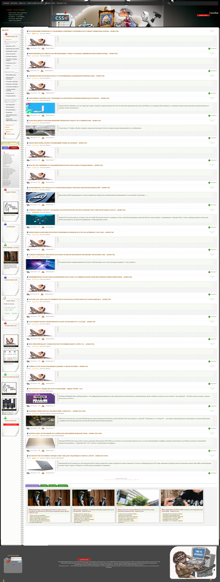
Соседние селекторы (12, 81)
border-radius (6, 184)
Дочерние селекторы (12, 84)
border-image (6, 177)
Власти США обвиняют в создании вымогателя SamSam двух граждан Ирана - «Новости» (66, 165)
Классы (8, 65)
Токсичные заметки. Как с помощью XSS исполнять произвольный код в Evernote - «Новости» (69, 98)
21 (135, 479)
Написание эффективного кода (11, 119)
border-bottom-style (7, 172)
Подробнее (213, 48)
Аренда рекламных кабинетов (9, 215)
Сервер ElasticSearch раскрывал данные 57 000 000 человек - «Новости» (58, 366)
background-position (8, 161)
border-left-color (7, 181)
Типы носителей (10, 53)
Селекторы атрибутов (12, 86)
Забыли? (17, 564)
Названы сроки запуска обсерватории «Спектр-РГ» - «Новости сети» (57, 411)
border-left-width (7, 183)
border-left (5, 178)
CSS (5, 147)
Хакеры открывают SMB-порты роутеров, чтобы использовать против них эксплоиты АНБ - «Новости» (72, 255)
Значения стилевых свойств (11, 59)
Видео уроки (49, 391)
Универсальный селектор (10, 90)
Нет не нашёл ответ (10, 308)
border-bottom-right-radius (9, 171)
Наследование (10, 107)
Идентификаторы (11, 75)
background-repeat (7, 162)
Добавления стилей (11, 51)
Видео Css (22, 3)
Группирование (10, 104)
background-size (7, 163)
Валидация (9, 112)
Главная (6, 3)
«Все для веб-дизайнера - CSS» (178, 580)
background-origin (7, 160)
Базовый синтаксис (11, 56)
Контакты (14, 3)
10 (129, 479)
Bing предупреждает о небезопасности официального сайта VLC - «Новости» (61, 344)
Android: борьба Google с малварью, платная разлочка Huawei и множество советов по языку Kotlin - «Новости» (77, 210)
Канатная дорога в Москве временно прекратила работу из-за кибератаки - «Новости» (65, 120)
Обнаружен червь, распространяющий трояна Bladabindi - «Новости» (58, 143)
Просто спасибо (9, 310)
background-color (7, 157)
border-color (6, 176)
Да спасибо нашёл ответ (11, 307)
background (6, 154)
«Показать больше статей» (121, 478)
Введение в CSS (10, 46)
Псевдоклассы (10, 93)
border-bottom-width (8, 173)
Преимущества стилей (12, 48)
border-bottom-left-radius (9, 170)
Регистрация (9, 564)
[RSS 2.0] (199, 3)
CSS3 (7, 68)
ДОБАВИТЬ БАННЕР (203, 15)
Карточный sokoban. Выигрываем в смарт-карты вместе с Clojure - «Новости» (62, 322)
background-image (7, 158)
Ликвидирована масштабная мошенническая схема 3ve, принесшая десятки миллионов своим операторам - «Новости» (80, 277)
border (4, 165)
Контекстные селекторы (10, 78)
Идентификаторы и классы (11, 115)
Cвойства (14, 147)
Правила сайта (50, 3)
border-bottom (6, 166)
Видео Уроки (11, 134)
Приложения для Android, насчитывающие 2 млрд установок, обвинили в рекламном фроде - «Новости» (73, 53)
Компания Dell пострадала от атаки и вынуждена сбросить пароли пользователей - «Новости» (69, 187)
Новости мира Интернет (35, 3)
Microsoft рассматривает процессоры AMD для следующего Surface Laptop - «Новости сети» (68, 456)
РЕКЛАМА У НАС (62, 3)
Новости (48, 33)
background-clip (7, 156)
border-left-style (7, 182)
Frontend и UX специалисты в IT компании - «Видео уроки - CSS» (56, 389)
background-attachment (9, 155)
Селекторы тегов (11, 63)
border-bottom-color (7, 168)
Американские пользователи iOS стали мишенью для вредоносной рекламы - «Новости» (67, 76)
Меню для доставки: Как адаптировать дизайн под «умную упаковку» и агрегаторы (10, 413)
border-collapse (6, 174)
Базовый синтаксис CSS (8, 363)
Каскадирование (10, 109)
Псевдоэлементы (11, 96)
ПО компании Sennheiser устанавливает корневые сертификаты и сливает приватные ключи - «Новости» (74, 31)
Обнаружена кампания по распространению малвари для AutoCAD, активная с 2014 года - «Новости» (71, 232)
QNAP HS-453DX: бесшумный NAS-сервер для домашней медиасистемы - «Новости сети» (65, 433)
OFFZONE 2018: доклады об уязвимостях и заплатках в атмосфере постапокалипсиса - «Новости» (70, 299)
